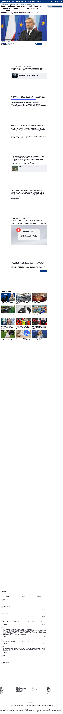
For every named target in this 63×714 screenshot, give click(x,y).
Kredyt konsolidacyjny (35, 689)
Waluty (17, 1)
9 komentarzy (39, 43)
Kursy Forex (48, 692)
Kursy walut (2, 689)
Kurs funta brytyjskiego (3, 694)
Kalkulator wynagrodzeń (19, 690)
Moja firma (23, 1)
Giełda (12, 1)
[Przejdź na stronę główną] (2, 2)
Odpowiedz (5, 609)
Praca (33, 1)
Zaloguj (58, 1)
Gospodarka (39, 1)
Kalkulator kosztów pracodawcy (20, 689)
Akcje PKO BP (49, 689)
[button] (54, 1)
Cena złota (48, 688)
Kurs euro (1, 690)
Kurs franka (1, 691)
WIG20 (48, 690)
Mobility (29, 1)
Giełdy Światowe (49, 694)
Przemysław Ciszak (8, 43)
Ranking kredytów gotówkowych (36, 691)
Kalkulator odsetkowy (19, 691)
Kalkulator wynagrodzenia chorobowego (21, 688)
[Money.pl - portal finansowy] (7, 1)
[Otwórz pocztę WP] (52, 1)
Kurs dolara (1, 692)
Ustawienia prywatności (49, 705)
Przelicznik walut (2, 693)
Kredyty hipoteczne (34, 693)
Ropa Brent (48, 693)
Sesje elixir (48, 691)
